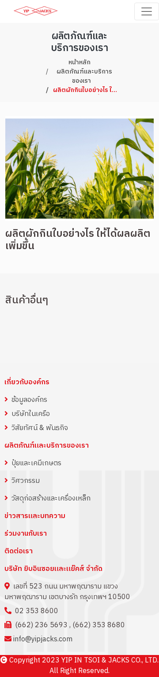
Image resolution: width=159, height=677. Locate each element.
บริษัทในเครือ (30, 414)
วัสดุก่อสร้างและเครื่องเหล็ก (51, 498)
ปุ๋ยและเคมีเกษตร (36, 463)
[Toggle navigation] (146, 11)
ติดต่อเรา (18, 551)
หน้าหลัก (79, 62)
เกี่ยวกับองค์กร (26, 382)
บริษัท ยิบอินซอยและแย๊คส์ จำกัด (53, 569)
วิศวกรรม (25, 481)
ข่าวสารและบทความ (34, 516)
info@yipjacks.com (42, 639)
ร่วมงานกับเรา (25, 534)
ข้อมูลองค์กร (29, 400)
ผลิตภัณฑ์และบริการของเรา (84, 76)
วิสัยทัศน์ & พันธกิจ (39, 428)
